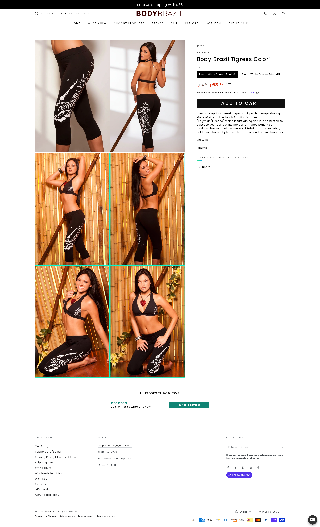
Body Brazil (203, 53)
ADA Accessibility (47, 495)
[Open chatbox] (312, 520)
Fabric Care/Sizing (48, 452)
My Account (43, 468)
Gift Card (41, 489)
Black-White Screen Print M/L (261, 75)
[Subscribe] (283, 447)
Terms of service (106, 516)
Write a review (189, 405)
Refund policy (67, 516)
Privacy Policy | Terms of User (56, 457)
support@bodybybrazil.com (115, 445)
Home (199, 46)
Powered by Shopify (45, 516)
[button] (266, 13)
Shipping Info (44, 462)
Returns (40, 484)
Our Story (41, 446)
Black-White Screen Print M (217, 75)
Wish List (41, 479)
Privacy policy (86, 516)
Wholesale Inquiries (48, 473)
